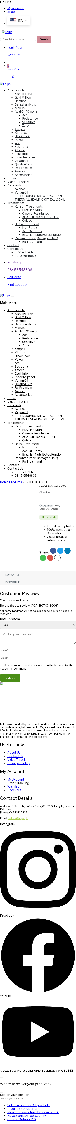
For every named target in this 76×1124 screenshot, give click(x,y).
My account (15, 8)
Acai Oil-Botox (32, 231)
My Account (15, 779)
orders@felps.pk (18, 818)
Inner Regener (25, 157)
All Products (16, 90)
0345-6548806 (26, 256)
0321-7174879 (25, 252)
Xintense (21, 132)
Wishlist (13, 786)
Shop (11, 12)
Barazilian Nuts (25, 104)
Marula (20, 108)
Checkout (14, 790)
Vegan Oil (21, 161)
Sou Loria (21, 147)
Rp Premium (23, 168)
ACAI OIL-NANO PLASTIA (40, 217)
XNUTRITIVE (24, 94)
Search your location (14, 1095)
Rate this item (10, 619)
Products (15, 482)
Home (11, 178)
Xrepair (20, 129)
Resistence (30, 118)
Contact (13, 245)
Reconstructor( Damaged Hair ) (36, 238)
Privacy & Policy (18, 763)
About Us (13, 752)
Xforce (20, 150)
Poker (19, 139)
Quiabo (27, 220)
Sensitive (28, 122)
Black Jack (22, 136)
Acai (25, 115)
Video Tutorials (18, 182)
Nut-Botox (29, 227)
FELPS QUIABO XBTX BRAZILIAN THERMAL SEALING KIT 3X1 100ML (40, 197)
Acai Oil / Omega (26, 111)
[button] (41, 498)
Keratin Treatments (29, 206)
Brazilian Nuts (32, 210)
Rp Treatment (32, 242)
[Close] (12, 296)
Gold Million (23, 97)
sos (17, 143)
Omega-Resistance (35, 213)
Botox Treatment (27, 224)
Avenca (20, 171)
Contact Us (15, 249)
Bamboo (21, 101)
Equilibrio (21, 154)
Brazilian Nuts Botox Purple (41, 234)
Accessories (23, 175)
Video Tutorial (17, 759)
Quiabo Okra (23, 164)
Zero (25, 125)
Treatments (15, 203)
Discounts (14, 185)
